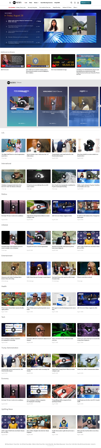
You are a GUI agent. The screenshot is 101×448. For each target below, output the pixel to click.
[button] (10, 2)
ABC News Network (9, 444)
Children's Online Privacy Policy (38, 444)
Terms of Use (68, 444)
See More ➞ (22, 123)
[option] (13, 64)
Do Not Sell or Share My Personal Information (81, 444)
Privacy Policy (16, 444)
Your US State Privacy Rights (25, 444)
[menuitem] (20, 7)
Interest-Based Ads (49, 444)
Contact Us (93, 444)
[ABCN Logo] (17, 2)
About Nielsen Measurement (59, 444)
